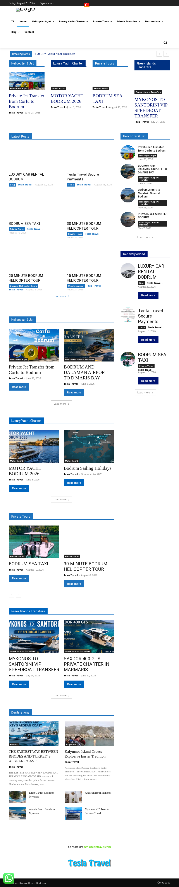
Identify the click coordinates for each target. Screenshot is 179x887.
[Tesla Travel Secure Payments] (90, 157)
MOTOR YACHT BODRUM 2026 (67, 98)
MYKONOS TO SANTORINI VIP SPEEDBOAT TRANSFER (151, 108)
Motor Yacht (58, 88)
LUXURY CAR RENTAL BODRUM (55, 54)
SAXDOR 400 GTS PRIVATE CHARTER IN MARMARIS (86, 664)
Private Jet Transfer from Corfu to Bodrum (26, 101)
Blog (12, 184)
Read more (19, 387)
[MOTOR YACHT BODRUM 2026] (68, 81)
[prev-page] (11, 594)
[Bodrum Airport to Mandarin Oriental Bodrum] (127, 195)
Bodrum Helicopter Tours (23, 285)
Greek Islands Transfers (148, 92)
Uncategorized (75, 285)
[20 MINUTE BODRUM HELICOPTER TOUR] (32, 258)
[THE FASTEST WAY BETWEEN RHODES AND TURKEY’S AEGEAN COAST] (34, 733)
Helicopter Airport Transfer (79, 359)
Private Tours (101, 88)
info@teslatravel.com (97, 847)
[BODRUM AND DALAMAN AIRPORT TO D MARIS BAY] (89, 345)
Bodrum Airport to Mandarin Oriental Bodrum (149, 193)
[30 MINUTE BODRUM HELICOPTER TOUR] (90, 206)
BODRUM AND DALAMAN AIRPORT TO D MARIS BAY (85, 372)
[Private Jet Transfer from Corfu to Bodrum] (27, 81)
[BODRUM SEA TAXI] (110, 81)
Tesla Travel (16, 112)
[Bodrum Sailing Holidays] (89, 446)
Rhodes (14, 744)
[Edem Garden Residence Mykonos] (17, 797)
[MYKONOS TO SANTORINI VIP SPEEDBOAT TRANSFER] (152, 85)
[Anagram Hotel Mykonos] (73, 797)
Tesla (71, 184)
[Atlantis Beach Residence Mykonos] (17, 813)
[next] (166, 54)
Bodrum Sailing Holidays (87, 468)
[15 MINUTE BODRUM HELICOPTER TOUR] (90, 258)
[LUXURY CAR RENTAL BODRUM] (32, 157)
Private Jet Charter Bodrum (149, 223)
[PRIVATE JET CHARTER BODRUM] (127, 219)
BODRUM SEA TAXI (24, 223)
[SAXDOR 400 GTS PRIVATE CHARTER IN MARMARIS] (89, 636)
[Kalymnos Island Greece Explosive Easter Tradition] (89, 733)
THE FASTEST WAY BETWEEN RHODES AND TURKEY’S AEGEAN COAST (33, 756)
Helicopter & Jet (18, 88)
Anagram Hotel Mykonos (98, 792)
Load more (60, 296)
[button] (165, 42)
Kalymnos (71, 744)
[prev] (159, 54)
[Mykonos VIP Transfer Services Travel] (73, 813)
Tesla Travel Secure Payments (150, 316)
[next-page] (18, 594)
